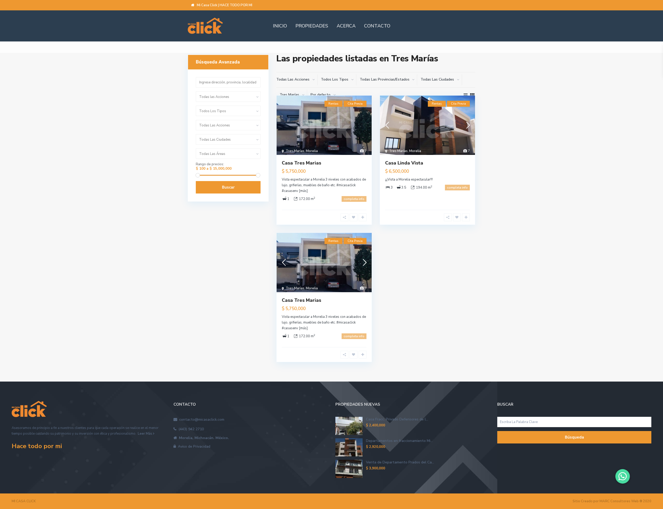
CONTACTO (377, 26)
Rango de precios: (210, 164)
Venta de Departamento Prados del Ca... (400, 462)
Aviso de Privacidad (193, 446)
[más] (303, 191)
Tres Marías (295, 151)
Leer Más (145, 433)
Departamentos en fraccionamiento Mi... (399, 440)
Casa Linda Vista (404, 163)
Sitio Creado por (612, 501)
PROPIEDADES (312, 26)
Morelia (312, 151)
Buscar (228, 187)
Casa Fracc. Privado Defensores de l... (397, 419)
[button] (622, 476)
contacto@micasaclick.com (200, 419)
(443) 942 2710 (190, 429)
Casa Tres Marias (301, 163)
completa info (354, 199)
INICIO (280, 26)
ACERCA (346, 26)
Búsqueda (574, 437)
